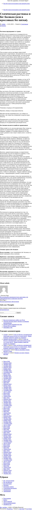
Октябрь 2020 (7, 422)
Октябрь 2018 (7, 458)
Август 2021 (7, 407)
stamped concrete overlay (10, 339)
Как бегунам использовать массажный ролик (16, 3)
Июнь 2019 (6, 446)
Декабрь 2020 (7, 419)
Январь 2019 (7, 454)
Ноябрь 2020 (7, 420)
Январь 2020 (7, 435)
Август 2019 (7, 443)
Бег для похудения (8, 480)
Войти (5, 500)
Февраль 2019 (7, 452)
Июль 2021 (6, 408)
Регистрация (7, 498)
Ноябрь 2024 (7, 369)
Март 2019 (6, 451)
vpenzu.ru (6, 352)
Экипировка (7, 491)
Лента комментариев (9, 503)
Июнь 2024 (6, 373)
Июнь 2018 (6, 464)
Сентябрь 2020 (7, 423)
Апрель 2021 (7, 413)
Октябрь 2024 (7, 370)
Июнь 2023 (6, 381)
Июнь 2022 (6, 394)
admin (3, 24)
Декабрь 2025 (7, 364)
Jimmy (5, 345)
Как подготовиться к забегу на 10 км (14, 320)
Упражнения (7, 489)
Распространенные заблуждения (9, 301)
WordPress (10, 509)
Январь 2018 (7, 472)
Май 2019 (6, 447)
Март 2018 (6, 469)
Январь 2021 (7, 417)
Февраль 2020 (7, 434)
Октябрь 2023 (7, 378)
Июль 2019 (6, 444)
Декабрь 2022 (7, 387)
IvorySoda (29, 509)
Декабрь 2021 (7, 402)
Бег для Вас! (4, 0)
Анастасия (6, 349)
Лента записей (7, 501)
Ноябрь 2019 (7, 438)
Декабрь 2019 (7, 437)
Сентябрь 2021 (7, 405)
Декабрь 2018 (7, 455)
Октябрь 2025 (7, 366)
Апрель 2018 (7, 467)
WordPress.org (7, 504)
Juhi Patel (21, 509)
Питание (6, 485)
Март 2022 (6, 398)
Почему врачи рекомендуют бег (12, 324)
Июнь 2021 (6, 410)
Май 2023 (6, 382)
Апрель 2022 (7, 396)
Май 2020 (6, 429)
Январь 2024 (7, 375)
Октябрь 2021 (7, 404)
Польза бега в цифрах (9, 326)
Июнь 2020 (6, 428)
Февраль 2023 (7, 384)
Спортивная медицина (10, 488)
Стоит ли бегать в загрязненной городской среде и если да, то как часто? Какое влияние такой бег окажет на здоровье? (17, 336)
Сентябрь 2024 (7, 372)
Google (5, 334)
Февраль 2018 (7, 470)
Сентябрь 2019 (7, 441)
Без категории (7, 483)
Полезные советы (8, 486)
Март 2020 (6, 432)
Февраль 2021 (7, 416)
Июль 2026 (6, 361)
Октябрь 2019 (7, 440)
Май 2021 (6, 411)
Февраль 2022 (7, 399)
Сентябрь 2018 (7, 460)
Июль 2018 (6, 463)
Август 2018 (7, 461)
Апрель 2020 (7, 431)
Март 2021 (6, 414)
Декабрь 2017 (7, 473)
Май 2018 (6, 466)
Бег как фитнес (7, 482)
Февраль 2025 (7, 367)
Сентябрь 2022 (7, 390)
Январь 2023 (7, 385)
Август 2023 (7, 379)
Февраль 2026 (7, 363)
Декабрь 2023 (7, 376)
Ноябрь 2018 (7, 457)
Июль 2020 (6, 426)
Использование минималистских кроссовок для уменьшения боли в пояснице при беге (14, 297)
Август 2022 (7, 391)
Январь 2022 (7, 401)
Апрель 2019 (7, 449)
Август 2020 (7, 425)
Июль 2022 (6, 393)
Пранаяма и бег (7, 327)
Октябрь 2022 (7, 388)
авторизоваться (4, 309)
